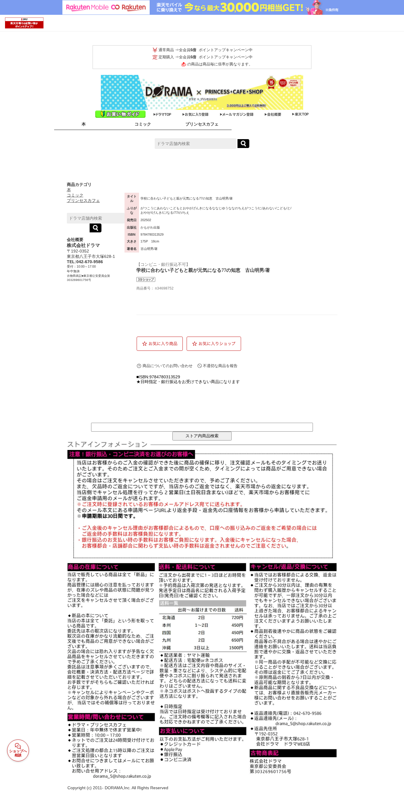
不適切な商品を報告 (220, 366)
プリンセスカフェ (202, 124)
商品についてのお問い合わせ (168, 366)
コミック (143, 124)
